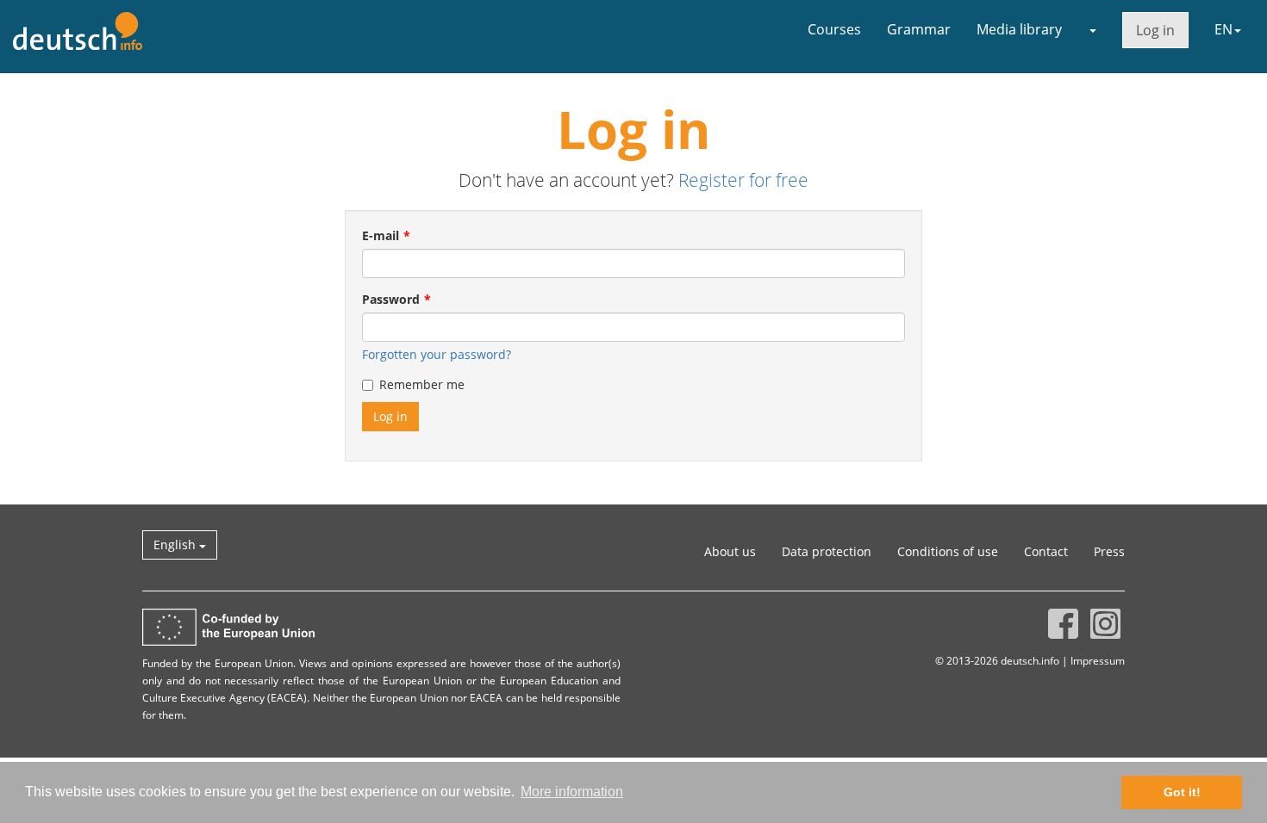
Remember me (422, 384)
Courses (834, 29)
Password (391, 299)
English (176, 544)
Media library (1019, 29)
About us (730, 551)
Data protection (826, 551)
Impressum (1097, 660)
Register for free (743, 180)
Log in (1155, 30)
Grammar (919, 29)
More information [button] (572, 791)
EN (1223, 29)
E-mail (380, 235)
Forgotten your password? (436, 354)
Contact (1046, 551)
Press (1109, 551)
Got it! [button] (1182, 792)
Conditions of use (947, 551)
